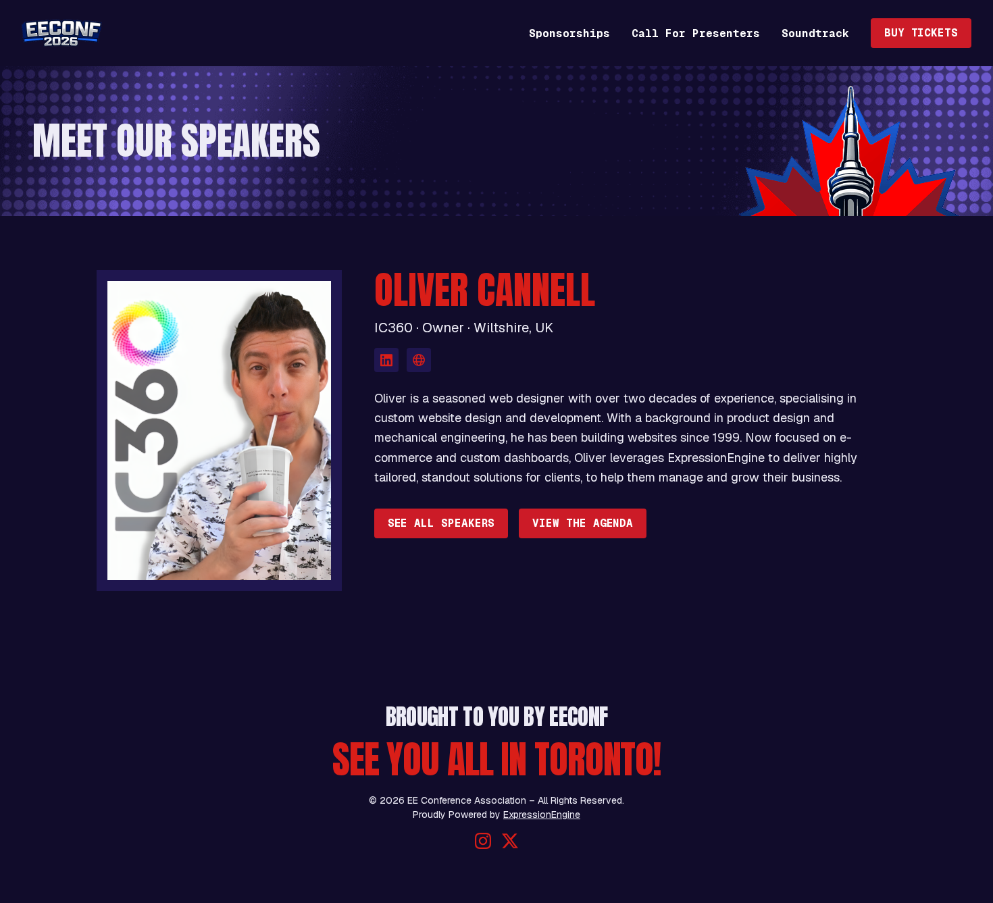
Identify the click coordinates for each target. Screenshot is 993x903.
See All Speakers (441, 523)
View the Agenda (582, 523)
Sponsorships (569, 33)
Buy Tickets (921, 33)
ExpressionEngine (541, 814)
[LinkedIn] (386, 360)
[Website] (419, 360)
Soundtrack (815, 33)
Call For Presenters (696, 33)
